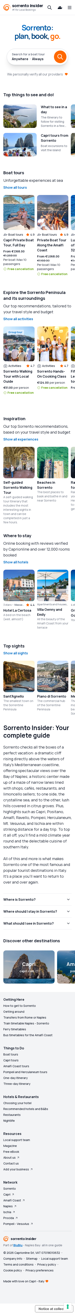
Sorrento (9, 1189)
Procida (8, 1218)
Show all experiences (20, 439)
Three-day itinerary (16, 1084)
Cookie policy (12, 1270)
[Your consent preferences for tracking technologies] (68, 1307)
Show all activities (18, 319)
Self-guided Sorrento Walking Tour (17, 487)
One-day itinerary (15, 1078)
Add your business (16, 1169)
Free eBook (11, 1152)
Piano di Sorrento (51, 696)
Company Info (12, 1259)
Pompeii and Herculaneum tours (25, 1072)
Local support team (16, 1140)
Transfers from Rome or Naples (24, 1017)
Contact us (11, 1163)
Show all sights (15, 653)
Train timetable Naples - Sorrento (26, 1023)
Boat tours (10, 1054)
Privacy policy (46, 1264)
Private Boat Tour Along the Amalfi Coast (51, 245)
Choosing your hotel (17, 1103)
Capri (6, 1194)
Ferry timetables (14, 1029)
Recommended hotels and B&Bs (25, 1109)
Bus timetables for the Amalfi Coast (27, 1035)
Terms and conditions (18, 1264)
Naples (8, 1206)
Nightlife (9, 1121)
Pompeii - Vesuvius (16, 1224)
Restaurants (12, 1115)
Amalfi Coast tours (16, 1066)
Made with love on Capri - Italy (23, 1281)
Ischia (7, 1212)
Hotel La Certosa (17, 610)
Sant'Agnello (13, 696)
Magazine (10, 1146)
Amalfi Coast (12, 1200)
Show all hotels (15, 562)
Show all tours (15, 187)
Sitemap (32, 1259)
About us (9, 1157)
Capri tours (11, 1060)
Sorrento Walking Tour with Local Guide (17, 376)
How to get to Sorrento (19, 1006)
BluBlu (17, 1245)
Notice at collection (54, 1309)
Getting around (13, 1012)
